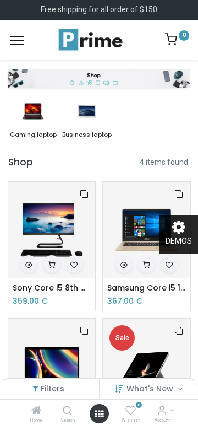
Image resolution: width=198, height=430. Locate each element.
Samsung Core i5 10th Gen (146, 288)
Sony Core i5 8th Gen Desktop (52, 288)
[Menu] (17, 40)
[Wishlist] (130, 411)
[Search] (67, 411)
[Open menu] (99, 414)
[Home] (36, 411)
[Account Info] (162, 411)
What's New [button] (151, 388)
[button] (84, 193)
